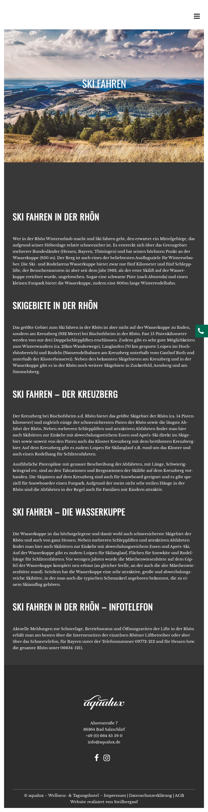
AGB (179, 795)
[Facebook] (98, 759)
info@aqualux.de (104, 742)
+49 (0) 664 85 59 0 (104, 735)
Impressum (115, 795)
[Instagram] (108, 759)
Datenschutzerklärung (150, 795)
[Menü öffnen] (196, 17)
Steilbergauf (126, 801)
